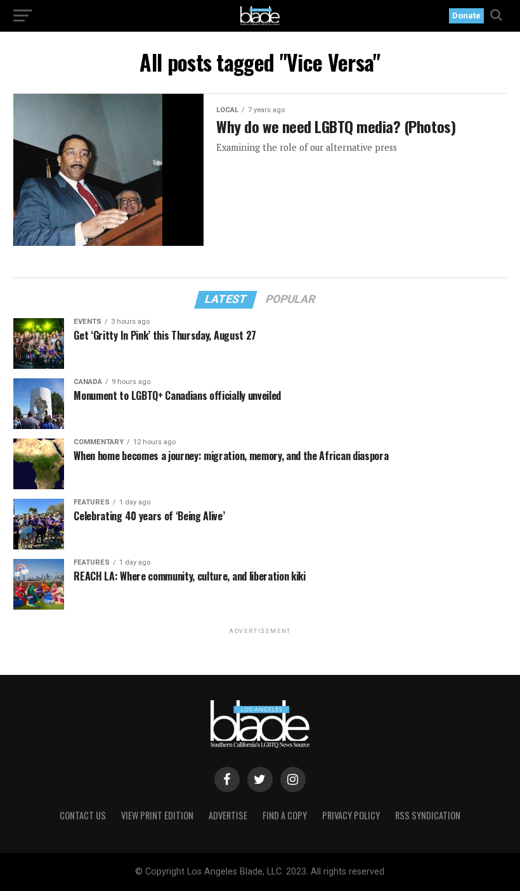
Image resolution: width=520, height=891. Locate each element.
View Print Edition (157, 815)
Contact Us (83, 815)
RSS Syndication (427, 815)
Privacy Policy (351, 815)
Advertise (228, 815)
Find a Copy (285, 815)
